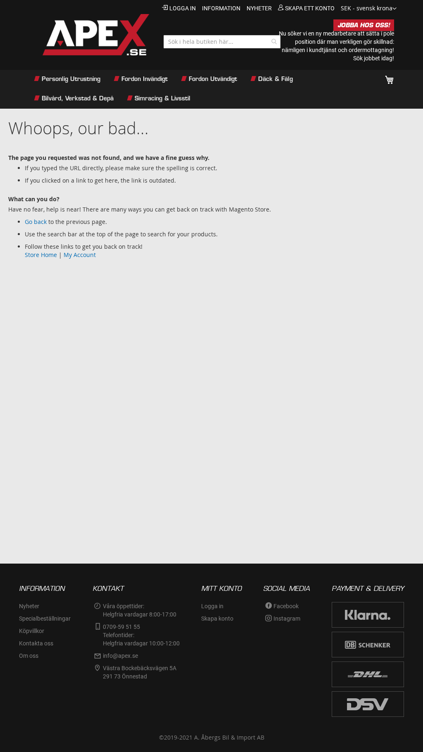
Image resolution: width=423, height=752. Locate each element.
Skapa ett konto (310, 8)
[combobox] (222, 41)
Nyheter (29, 606)
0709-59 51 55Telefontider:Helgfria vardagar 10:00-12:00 (141, 635)
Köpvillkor (31, 631)
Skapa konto (217, 618)
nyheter (259, 8)
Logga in (182, 8)
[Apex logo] (89, 34)
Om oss (28, 655)
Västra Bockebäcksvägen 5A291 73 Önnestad (139, 672)
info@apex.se (120, 655)
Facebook (286, 606)
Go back (36, 222)
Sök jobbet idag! (373, 58)
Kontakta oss (36, 643)
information (221, 8)
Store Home (41, 255)
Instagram (286, 618)
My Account (80, 255)
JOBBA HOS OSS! (363, 25)
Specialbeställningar (45, 618)
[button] (369, 8)
